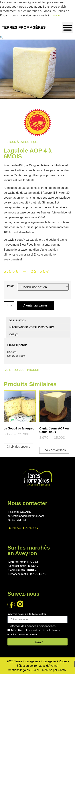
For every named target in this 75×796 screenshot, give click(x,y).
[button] (67, 27)
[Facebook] (11, 604)
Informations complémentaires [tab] (31, 327)
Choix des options (18, 446)
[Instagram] (20, 604)
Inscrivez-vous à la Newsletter (26, 614)
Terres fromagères (24, 27)
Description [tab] (17, 320)
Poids (10, 286)
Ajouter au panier (35, 305)
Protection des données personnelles (31, 626)
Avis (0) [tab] (13, 334)
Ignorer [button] (56, 15)
